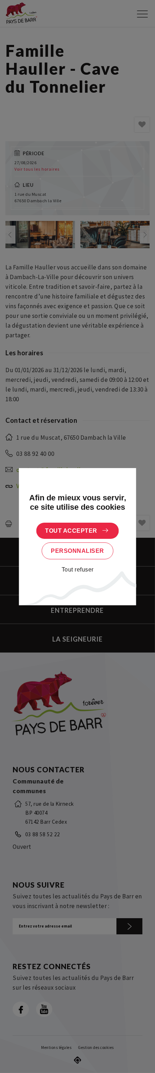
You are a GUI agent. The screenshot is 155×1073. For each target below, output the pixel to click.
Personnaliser (77, 551)
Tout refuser (78, 569)
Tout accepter (71, 531)
